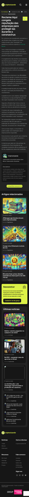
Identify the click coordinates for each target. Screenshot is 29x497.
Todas (3, 443)
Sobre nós (19, 463)
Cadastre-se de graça (12, 301)
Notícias (5, 11)
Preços (3, 465)
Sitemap (4, 460)
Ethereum (4, 448)
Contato (18, 458)
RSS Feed (4, 458)
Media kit (4, 463)
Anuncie (18, 460)
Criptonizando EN (21, 443)
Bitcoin (4, 446)
